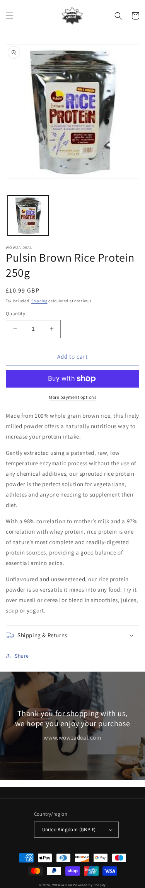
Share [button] (22, 655)
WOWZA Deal (62, 885)
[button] (9, 15)
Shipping (39, 300)
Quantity (15, 313)
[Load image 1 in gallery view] (28, 216)
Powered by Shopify (89, 885)
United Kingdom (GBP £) (69, 829)
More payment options (72, 397)
